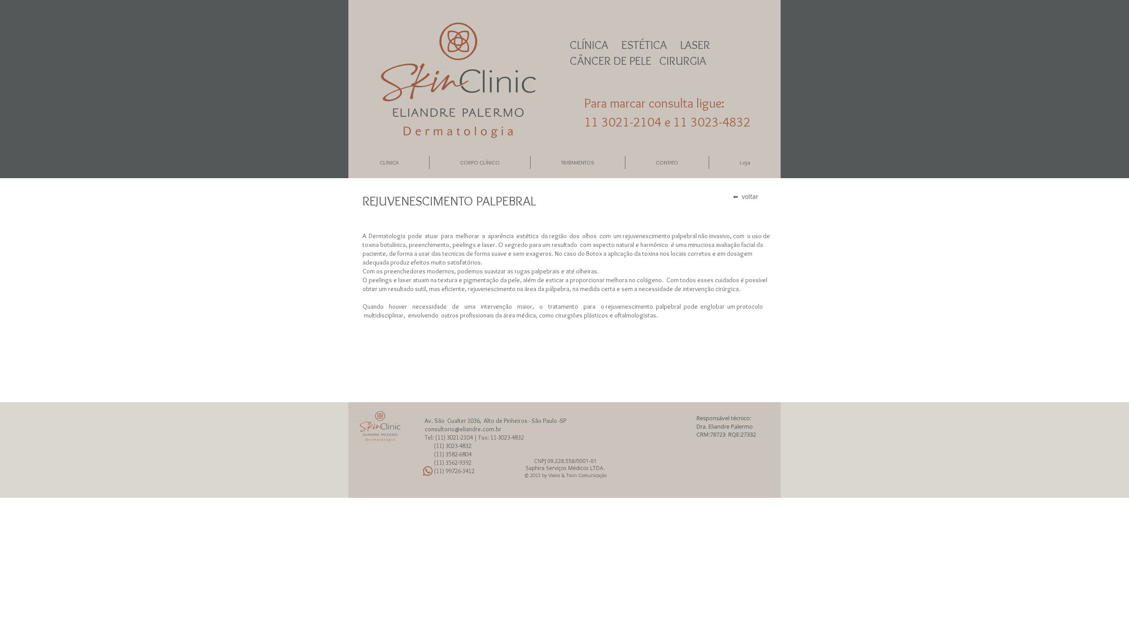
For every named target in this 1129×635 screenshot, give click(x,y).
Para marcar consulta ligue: (654, 103)
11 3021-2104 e (628, 122)
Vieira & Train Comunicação (577, 475)
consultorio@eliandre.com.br (463, 429)
